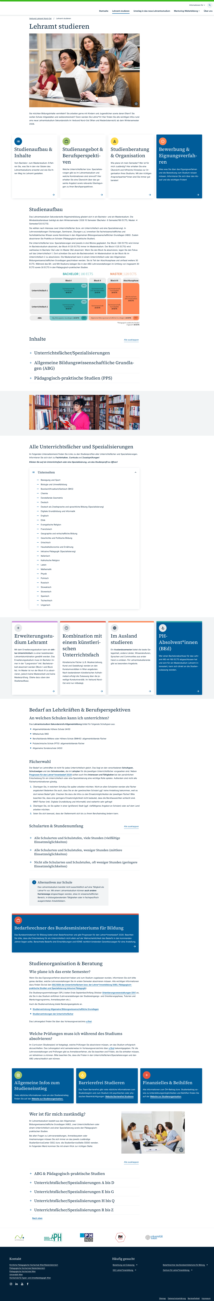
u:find (89, 1021)
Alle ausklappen (131, 339)
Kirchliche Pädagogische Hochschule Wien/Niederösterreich (33, 1265)
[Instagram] (10, 1284)
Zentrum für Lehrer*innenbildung (176, 1270)
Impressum (206, 1298)
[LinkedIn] (16, 1284)
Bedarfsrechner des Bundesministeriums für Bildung (184, 1265)
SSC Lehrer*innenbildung (123, 1270)
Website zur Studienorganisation (165, 1096)
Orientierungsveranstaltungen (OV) (119, 992)
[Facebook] (27, 1284)
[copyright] (136, 104)
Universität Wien (16, 1274)
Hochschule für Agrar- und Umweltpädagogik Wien (30, 1278)
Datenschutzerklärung (177, 1298)
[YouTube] (22, 1284)
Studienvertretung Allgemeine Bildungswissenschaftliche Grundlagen (66, 1009)
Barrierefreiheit (194, 1298)
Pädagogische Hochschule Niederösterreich (27, 1268)
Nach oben (37, 1218)
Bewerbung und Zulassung (124, 1265)
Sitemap (162, 1298)
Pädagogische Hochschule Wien (22, 1271)
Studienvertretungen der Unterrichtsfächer (53, 1014)
